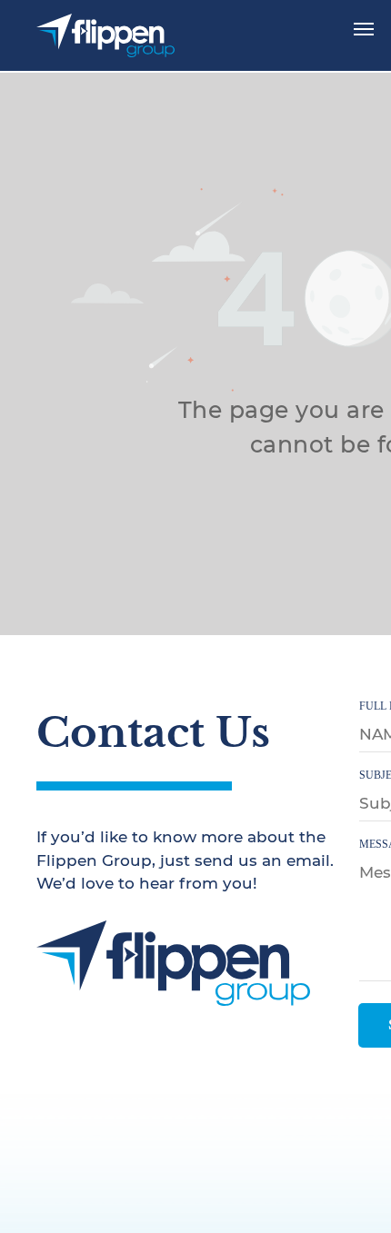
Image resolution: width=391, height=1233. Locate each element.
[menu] (364, 29)
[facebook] (48, 1037)
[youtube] (126, 1037)
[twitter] (87, 1037)
